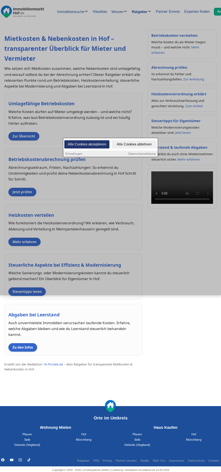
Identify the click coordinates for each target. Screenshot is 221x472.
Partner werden (126, 460)
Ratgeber (83, 460)
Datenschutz (196, 460)
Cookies (213, 460)
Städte (144, 460)
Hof (83, 434)
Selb (27, 439)
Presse (107, 460)
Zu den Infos (23, 347)
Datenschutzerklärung (142, 153)
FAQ (96, 460)
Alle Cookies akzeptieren (87, 144)
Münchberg (84, 439)
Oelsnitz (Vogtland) (27, 444)
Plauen (27, 434)
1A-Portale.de (53, 364)
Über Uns (159, 460)
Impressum (176, 460)
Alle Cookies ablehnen (134, 144)
